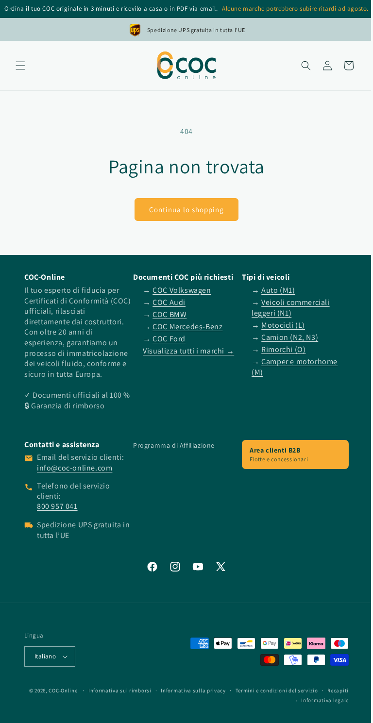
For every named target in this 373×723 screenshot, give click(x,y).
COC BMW (167, 314)
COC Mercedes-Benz (185, 326)
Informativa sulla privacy (217, 700)
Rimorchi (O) (278, 349)
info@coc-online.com (74, 478)
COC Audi (166, 302)
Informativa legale (317, 710)
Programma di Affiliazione (171, 455)
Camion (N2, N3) (284, 337)
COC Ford (166, 339)
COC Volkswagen (179, 290)
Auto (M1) (273, 290)
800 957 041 (57, 517)
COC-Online (86, 700)
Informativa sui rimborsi (143, 700)
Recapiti (274, 710)
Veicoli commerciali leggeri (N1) (286, 307)
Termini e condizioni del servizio (300, 700)
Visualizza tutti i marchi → (186, 351)
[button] (20, 65)
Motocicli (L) (278, 324)
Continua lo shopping (183, 209)
